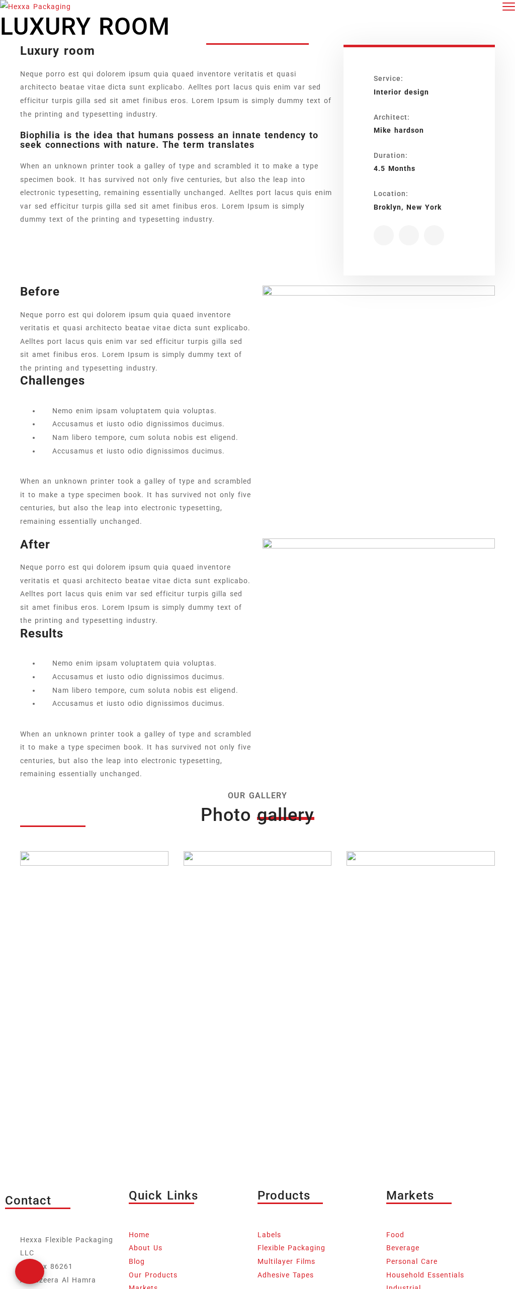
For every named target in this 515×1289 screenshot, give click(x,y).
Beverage (402, 1248)
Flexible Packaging (291, 1248)
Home (139, 1235)
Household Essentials (425, 1275)
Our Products (153, 1275)
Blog (137, 1261)
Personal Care (412, 1261)
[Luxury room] (384, 235)
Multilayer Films (286, 1261)
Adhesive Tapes (286, 1275)
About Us (145, 1248)
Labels (269, 1235)
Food (395, 1235)
